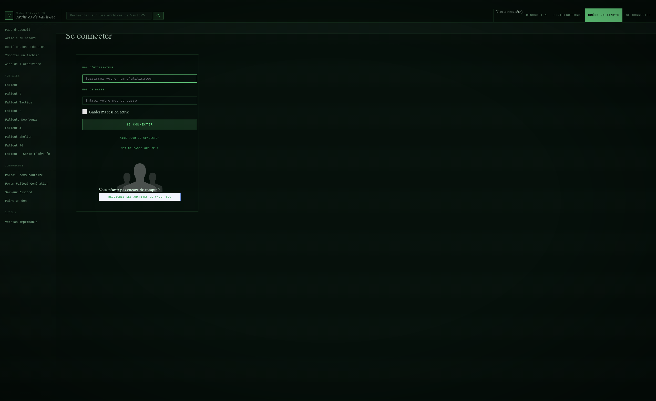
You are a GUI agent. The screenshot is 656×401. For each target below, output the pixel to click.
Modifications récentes (25, 47)
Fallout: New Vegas (21, 120)
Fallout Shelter (18, 137)
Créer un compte (603, 15)
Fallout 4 (13, 128)
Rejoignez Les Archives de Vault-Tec (139, 196)
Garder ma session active (109, 111)
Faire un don (16, 201)
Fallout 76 (14, 145)
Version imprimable (21, 222)
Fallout (11, 85)
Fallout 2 (13, 94)
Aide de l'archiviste (23, 64)
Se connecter (638, 15)
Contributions (567, 15)
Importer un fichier (22, 55)
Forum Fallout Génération (26, 184)
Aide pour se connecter (139, 137)
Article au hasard (20, 38)
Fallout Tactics (18, 102)
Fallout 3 (13, 111)
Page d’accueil (17, 30)
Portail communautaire (24, 175)
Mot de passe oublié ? (140, 148)
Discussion (536, 15)
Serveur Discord (18, 192)
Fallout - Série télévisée (27, 154)
